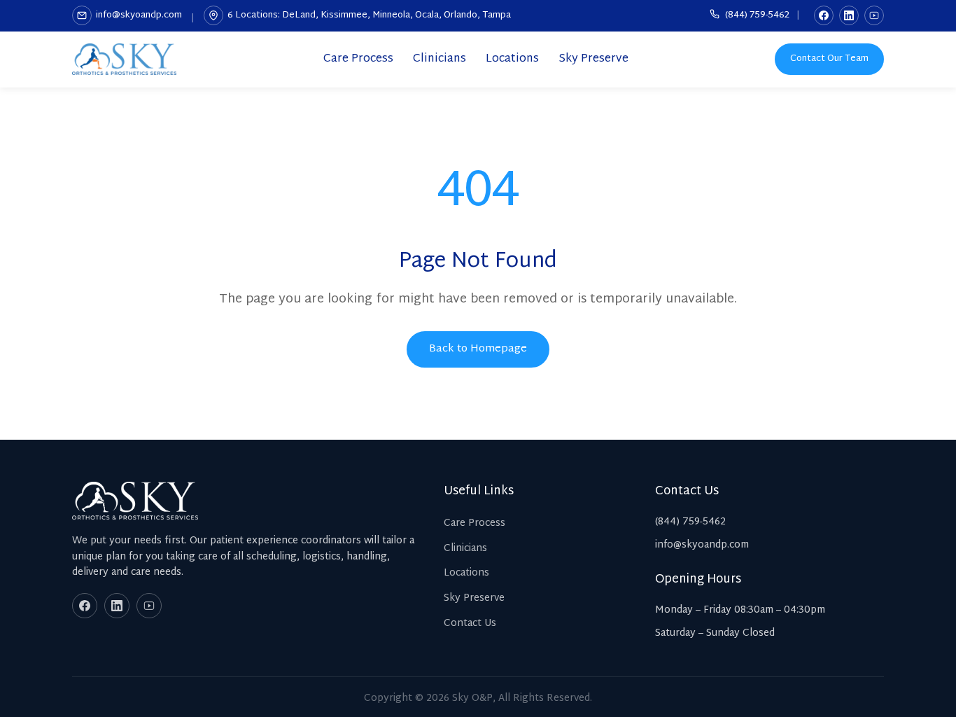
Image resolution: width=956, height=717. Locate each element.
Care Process (358, 59)
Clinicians (439, 59)
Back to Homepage (478, 349)
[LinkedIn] (849, 15)
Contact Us (470, 623)
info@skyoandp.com (139, 15)
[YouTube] (874, 15)
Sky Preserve (593, 59)
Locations (512, 59)
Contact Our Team (829, 58)
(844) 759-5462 (756, 15)
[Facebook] (824, 15)
